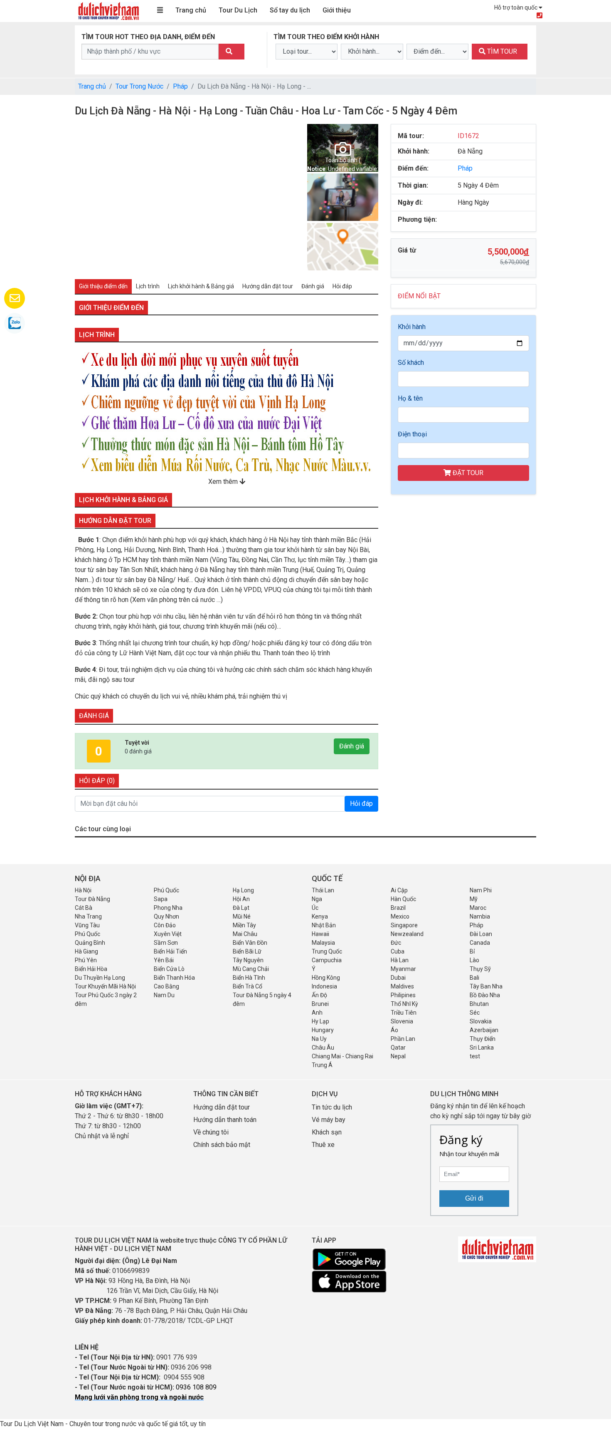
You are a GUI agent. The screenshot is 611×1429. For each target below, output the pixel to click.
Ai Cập (399, 890)
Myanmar (403, 969)
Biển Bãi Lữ (247, 951)
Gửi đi (474, 1198)
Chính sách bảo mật (222, 1145)
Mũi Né (242, 916)
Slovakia (481, 1021)
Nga (317, 899)
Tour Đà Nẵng (92, 899)
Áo (394, 1030)
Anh (317, 1012)
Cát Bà (83, 907)
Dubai (398, 977)
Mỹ (474, 899)
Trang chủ (190, 10)
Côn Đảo (165, 925)
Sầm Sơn (166, 942)
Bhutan (479, 1004)
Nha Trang (88, 916)
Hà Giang (86, 951)
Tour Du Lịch (238, 10)
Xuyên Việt (168, 934)
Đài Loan (481, 934)
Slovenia (402, 1021)
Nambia (480, 916)
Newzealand (407, 934)
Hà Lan (400, 960)
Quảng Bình (90, 942)
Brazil (398, 907)
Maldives (402, 986)
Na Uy (319, 1038)
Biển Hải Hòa (91, 969)
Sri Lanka (482, 1047)
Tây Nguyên (248, 960)
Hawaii (320, 934)
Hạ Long (243, 890)
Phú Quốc (166, 890)
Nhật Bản (324, 925)
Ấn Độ (319, 995)
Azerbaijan (484, 1030)
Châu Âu (323, 1047)
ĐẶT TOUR (467, 473)
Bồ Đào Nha (485, 995)
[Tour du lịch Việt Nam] (108, 11)
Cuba (397, 951)
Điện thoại (412, 434)
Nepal (398, 1056)
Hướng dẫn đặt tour (221, 1107)
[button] (86, 197)
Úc (315, 907)
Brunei (320, 1004)
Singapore (404, 925)
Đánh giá (351, 746)
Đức (396, 942)
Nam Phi (481, 890)
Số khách (411, 363)
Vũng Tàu (87, 925)
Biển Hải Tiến (170, 951)
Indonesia (324, 986)
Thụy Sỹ (480, 969)
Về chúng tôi (211, 1132)
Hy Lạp (320, 1021)
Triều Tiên (403, 1012)
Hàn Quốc (403, 899)
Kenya (320, 916)
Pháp (180, 86)
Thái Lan (323, 890)
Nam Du (164, 995)
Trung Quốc (327, 951)
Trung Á (322, 1065)
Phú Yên (86, 960)
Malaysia (323, 942)
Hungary (323, 1030)
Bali (474, 977)
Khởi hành (412, 327)
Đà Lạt (241, 907)
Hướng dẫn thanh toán (224, 1120)
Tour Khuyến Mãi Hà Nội (105, 986)
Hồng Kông (326, 977)
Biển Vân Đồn (250, 942)
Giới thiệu (337, 10)
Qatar (398, 1047)
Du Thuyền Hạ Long (100, 977)
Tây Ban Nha (486, 986)
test (475, 1056)
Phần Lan (403, 1038)
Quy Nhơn (166, 916)
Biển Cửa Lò (169, 969)
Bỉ (472, 951)
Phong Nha (168, 907)
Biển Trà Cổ (247, 986)
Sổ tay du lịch (290, 10)
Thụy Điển (482, 1038)
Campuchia (327, 960)
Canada (480, 942)
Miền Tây (244, 925)
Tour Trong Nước (139, 86)
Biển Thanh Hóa (174, 977)
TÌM (501, 51)
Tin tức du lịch (332, 1107)
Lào (474, 960)
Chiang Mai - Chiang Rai (342, 1056)
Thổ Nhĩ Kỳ (404, 1004)
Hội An (241, 899)
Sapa (161, 899)
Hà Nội (83, 890)
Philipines (403, 995)
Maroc (478, 907)
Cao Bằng (166, 986)
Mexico (400, 916)
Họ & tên (410, 398)
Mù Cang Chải (251, 969)
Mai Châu (245, 934)
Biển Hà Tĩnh (249, 977)
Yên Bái (164, 960)
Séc (475, 1012)
